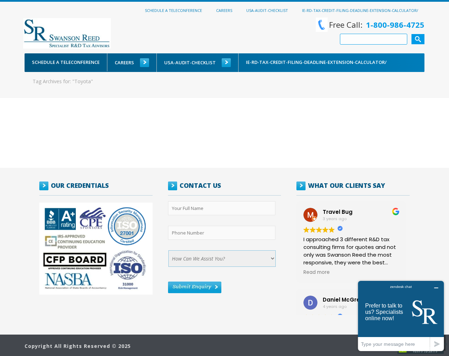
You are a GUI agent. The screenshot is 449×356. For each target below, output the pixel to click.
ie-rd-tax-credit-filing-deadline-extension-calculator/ (360, 10)
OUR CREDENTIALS (80, 185)
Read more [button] (316, 272)
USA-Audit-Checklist (267, 10)
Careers (224, 10)
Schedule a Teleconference (173, 10)
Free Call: (376, 24)
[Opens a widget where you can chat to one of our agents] (401, 316)
